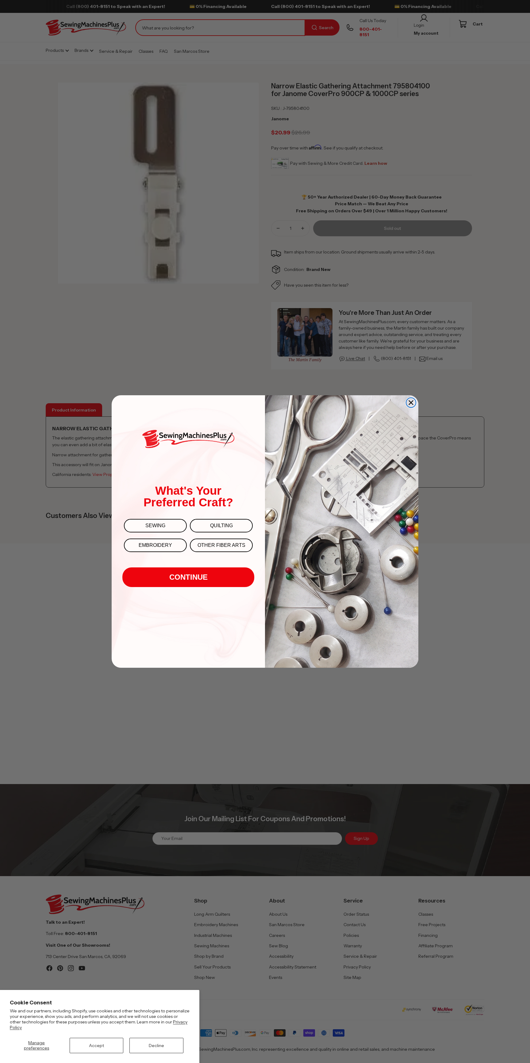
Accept (96, 1045)
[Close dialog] (411, 403)
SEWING (155, 525)
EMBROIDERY (155, 545)
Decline (156, 1045)
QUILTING (221, 525)
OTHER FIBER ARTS (221, 545)
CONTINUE (188, 577)
